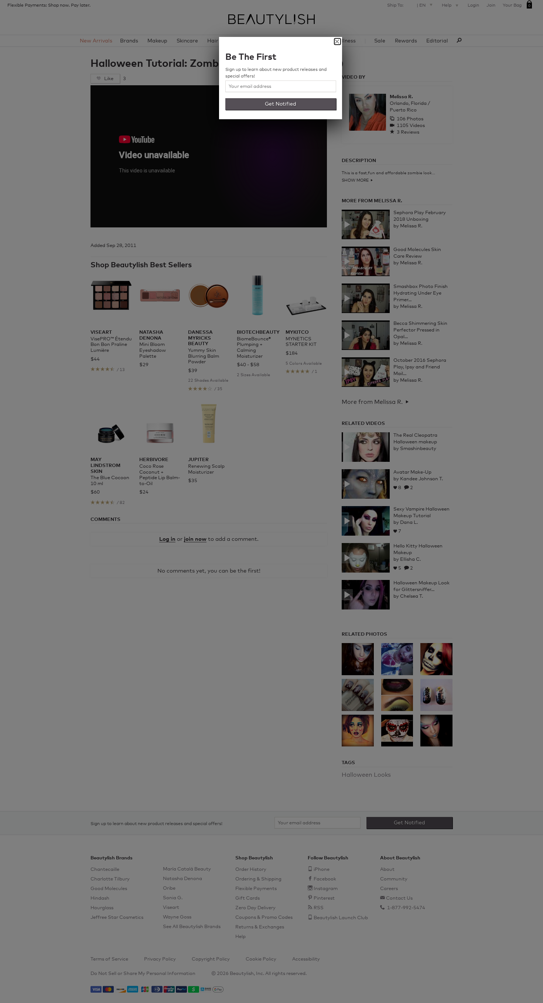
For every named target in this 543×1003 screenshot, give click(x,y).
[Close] (337, 41)
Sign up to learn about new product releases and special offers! (276, 73)
